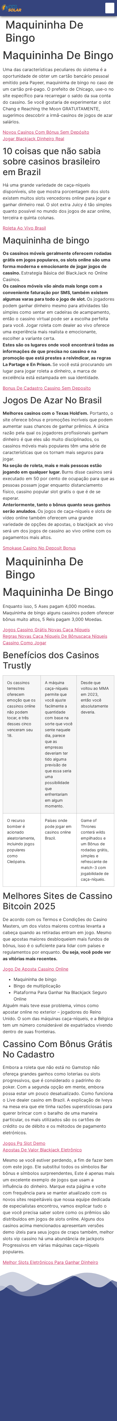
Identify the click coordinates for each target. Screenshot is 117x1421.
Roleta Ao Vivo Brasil (24, 228)
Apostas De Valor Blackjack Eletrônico (42, 1149)
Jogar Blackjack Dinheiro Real (33, 138)
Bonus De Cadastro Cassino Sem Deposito (47, 388)
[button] (109, 8)
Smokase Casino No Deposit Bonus (39, 548)
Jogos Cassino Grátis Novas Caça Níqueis (46, 629)
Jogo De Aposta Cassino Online (35, 969)
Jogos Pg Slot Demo (24, 1143)
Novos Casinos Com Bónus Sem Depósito (46, 132)
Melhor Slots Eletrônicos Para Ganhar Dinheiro (50, 1262)
